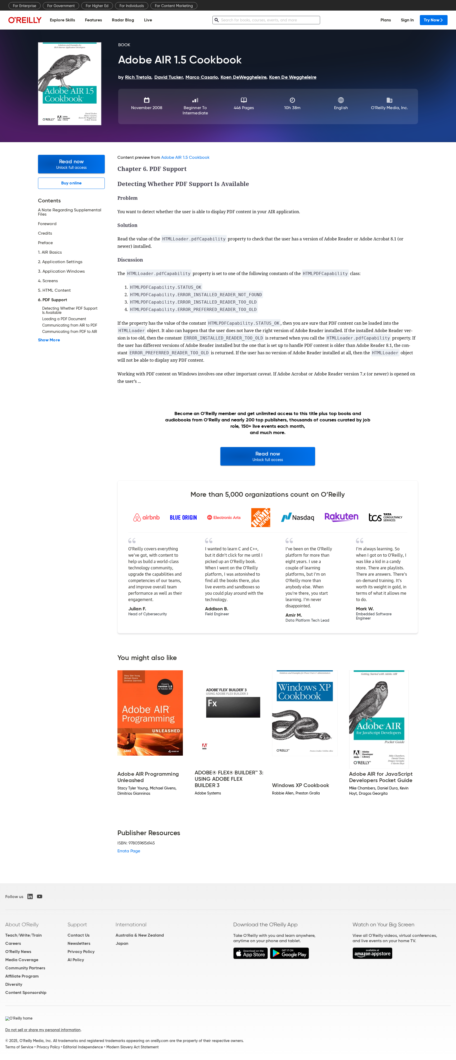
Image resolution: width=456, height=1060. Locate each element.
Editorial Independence (83, 1047)
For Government (61, 5)
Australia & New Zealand (140, 935)
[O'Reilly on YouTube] (39, 896)
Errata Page (128, 850)
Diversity (13, 984)
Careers (13, 943)
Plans (386, 20)
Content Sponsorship (25, 992)
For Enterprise (24, 5)
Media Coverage (21, 960)
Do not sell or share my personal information (42, 1030)
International (131, 924)
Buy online (71, 183)
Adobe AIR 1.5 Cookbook (185, 157)
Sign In (407, 20)
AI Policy (76, 960)
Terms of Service (19, 1047)
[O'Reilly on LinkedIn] (30, 896)
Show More (49, 340)
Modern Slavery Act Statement (132, 1047)
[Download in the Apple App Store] (250, 957)
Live (148, 20)
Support (77, 924)
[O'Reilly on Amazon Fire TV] (372, 957)
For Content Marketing (174, 5)
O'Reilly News (18, 951)
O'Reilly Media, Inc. (389, 107)
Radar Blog (123, 20)
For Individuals (132, 5)
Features (93, 20)
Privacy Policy (81, 951)
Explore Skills (62, 20)
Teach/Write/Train (23, 935)
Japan (122, 943)
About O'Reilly (22, 924)
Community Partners (25, 968)
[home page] (25, 20)
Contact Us (78, 935)
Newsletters (79, 943)
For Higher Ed (97, 5)
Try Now (431, 20)
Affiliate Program (22, 976)
